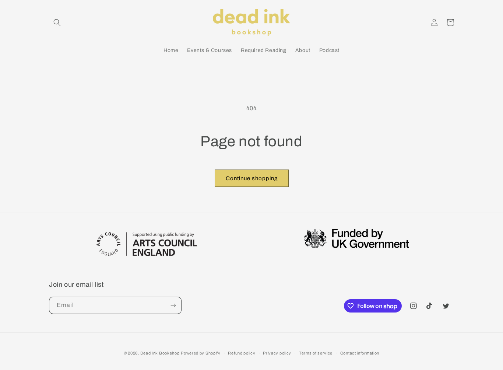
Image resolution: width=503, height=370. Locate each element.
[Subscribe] (173, 305)
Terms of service (316, 353)
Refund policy (241, 353)
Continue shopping (252, 178)
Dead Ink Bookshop (160, 353)
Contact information (359, 353)
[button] (57, 22)
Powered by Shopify (201, 353)
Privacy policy (277, 353)
